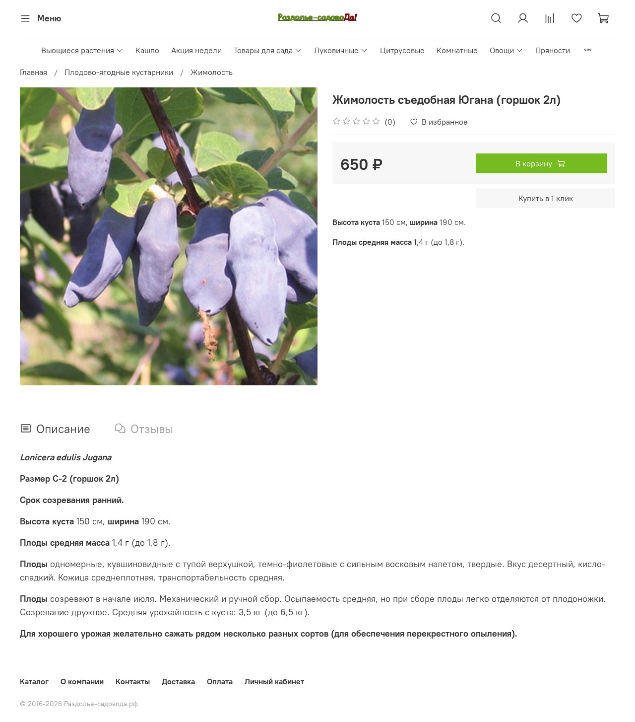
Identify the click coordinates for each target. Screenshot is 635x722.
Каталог (34, 681)
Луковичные (336, 50)
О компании (82, 681)
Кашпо (147, 50)
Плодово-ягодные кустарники (118, 72)
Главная (33, 72)
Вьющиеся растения (77, 50)
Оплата (220, 681)
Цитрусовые (402, 50)
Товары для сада (263, 50)
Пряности (552, 50)
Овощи (502, 50)
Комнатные (457, 50)
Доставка (178, 681)
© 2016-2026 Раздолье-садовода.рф (79, 703)
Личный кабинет (274, 681)
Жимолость (211, 72)
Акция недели (196, 50)
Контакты (133, 681)
